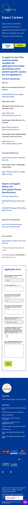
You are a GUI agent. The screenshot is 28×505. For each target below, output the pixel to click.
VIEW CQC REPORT (7, 415)
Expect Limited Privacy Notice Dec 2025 (13, 426)
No (7, 336)
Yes (7, 335)
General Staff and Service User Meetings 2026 (14, 408)
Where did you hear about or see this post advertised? (13, 318)
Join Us (20, 45)
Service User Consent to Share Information (11, 418)
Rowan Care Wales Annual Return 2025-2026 (13, 437)
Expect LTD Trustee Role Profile (11, 226)
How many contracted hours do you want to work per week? (13, 307)
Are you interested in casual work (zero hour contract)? (12, 296)
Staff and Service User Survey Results (13, 412)
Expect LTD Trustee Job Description (12, 224)
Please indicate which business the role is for (13, 276)
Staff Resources (6, 429)
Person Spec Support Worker (10, 196)
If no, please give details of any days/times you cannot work (13, 342)
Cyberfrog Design (6, 503)
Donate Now (8, 46)
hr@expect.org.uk (10, 257)
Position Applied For (12, 285)
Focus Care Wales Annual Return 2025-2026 (13, 433)
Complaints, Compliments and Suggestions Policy (11, 423)
